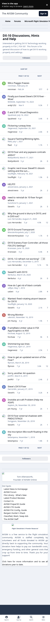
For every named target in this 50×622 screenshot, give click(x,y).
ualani (10, 291)
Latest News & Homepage (15, 489)
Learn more (5, 4)
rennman (12, 85)
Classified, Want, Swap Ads (16, 516)
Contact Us (9, 501)
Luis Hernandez (14, 219)
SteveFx (11, 206)
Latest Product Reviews (14, 498)
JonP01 (11, 376)
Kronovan (12, 248)
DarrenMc (12, 389)
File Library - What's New (15, 495)
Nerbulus (12, 275)
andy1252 (12, 105)
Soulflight (12, 173)
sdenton (11, 317)
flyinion (11, 362)
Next (39, 76)
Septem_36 (12, 405)
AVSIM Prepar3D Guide (14, 504)
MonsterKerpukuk (16, 232)
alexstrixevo (13, 187)
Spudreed (12, 115)
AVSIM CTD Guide (12, 507)
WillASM (11, 102)
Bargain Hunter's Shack (14, 513)
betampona (13, 437)
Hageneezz (12, 128)
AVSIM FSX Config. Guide (15, 510)
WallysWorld (13, 157)
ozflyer (10, 288)
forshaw (11, 333)
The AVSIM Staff (11, 519)
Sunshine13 (13, 203)
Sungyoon (12, 421)
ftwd (10, 141)
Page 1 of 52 (24, 76)
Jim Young (12, 321)
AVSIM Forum (10, 492)
